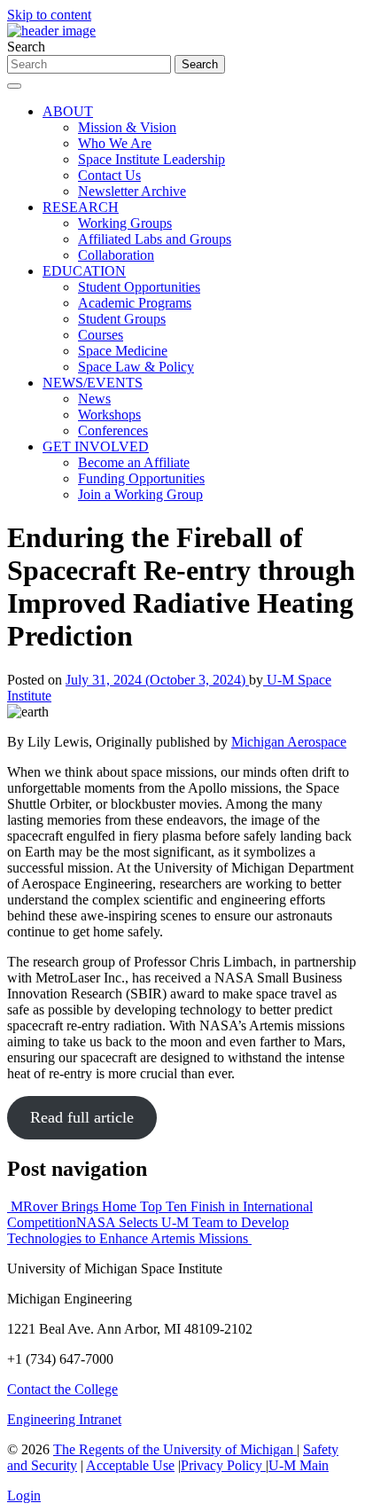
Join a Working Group (140, 494)
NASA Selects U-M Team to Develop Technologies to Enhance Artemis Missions (148, 1230)
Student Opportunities (139, 286)
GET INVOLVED (96, 446)
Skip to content (49, 14)
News (94, 398)
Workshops (109, 414)
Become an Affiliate (134, 462)
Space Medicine (122, 350)
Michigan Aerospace (288, 741)
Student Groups (122, 318)
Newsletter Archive (132, 191)
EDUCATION (84, 270)
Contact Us (109, 175)
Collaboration (116, 254)
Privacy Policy (223, 1465)
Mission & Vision (127, 127)
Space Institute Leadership (151, 159)
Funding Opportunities (141, 478)
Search (26, 46)
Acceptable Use (130, 1465)
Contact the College (62, 1389)
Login (24, 1495)
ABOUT (68, 111)
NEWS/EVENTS (93, 382)
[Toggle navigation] (14, 86)
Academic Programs (134, 302)
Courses (100, 334)
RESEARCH (81, 207)
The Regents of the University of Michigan (175, 1449)
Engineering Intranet (64, 1419)
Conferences (113, 430)
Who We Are (114, 143)
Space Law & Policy (136, 366)
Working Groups (125, 223)
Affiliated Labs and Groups (154, 239)
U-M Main (298, 1465)
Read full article (82, 1117)
